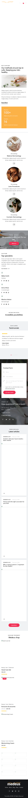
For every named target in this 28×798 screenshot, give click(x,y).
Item (7, 667)
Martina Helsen (6, 299)
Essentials (11, 741)
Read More (4, 102)
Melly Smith (5, 276)
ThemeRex (7, 796)
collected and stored (10, 388)
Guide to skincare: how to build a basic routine (13, 439)
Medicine (11, 704)
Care (7, 704)
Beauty (3, 667)
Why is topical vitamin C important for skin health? (13, 565)
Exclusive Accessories (8, 706)
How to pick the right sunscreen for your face (13, 502)
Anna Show (5, 288)
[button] (23, 643)
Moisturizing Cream (7, 743)
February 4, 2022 (15, 436)
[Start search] (20, 3)
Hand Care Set (6, 670)
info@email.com (5, 412)
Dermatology (7, 436)
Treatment (11, 667)
